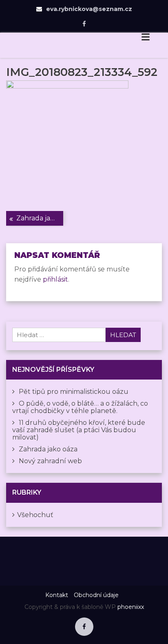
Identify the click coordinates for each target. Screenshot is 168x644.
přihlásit (55, 279)
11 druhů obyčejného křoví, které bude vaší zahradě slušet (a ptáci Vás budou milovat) (78, 430)
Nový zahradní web (50, 461)
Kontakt (56, 595)
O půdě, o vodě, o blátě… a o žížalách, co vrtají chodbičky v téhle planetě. (80, 407)
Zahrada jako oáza (39, 218)
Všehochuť (35, 515)
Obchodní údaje (96, 595)
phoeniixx (130, 607)
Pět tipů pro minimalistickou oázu (73, 391)
